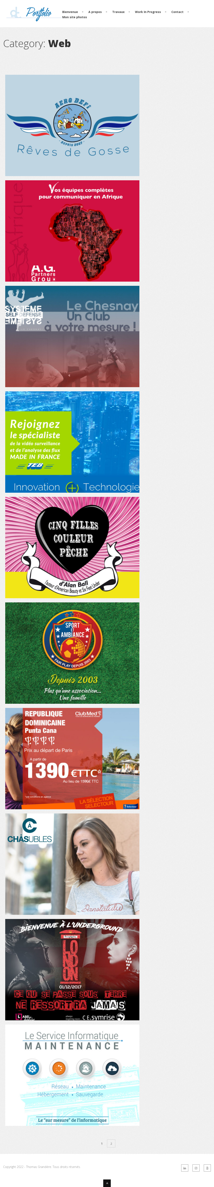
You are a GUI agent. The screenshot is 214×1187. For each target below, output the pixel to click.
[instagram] (196, 1168)
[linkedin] (184, 1168)
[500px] (207, 1168)
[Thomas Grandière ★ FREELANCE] (34, 19)
